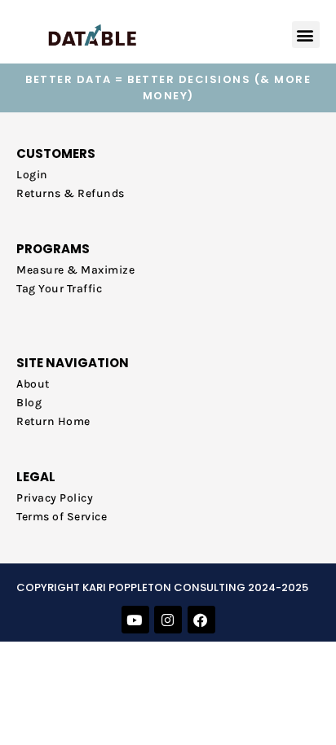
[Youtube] (135, 619)
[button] (306, 34)
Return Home (53, 421)
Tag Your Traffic (59, 289)
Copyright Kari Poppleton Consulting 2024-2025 (162, 587)
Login (32, 175)
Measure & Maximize (75, 270)
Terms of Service (61, 517)
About (33, 384)
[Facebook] (201, 619)
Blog (29, 403)
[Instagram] (168, 619)
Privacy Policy (54, 498)
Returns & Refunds (70, 193)
